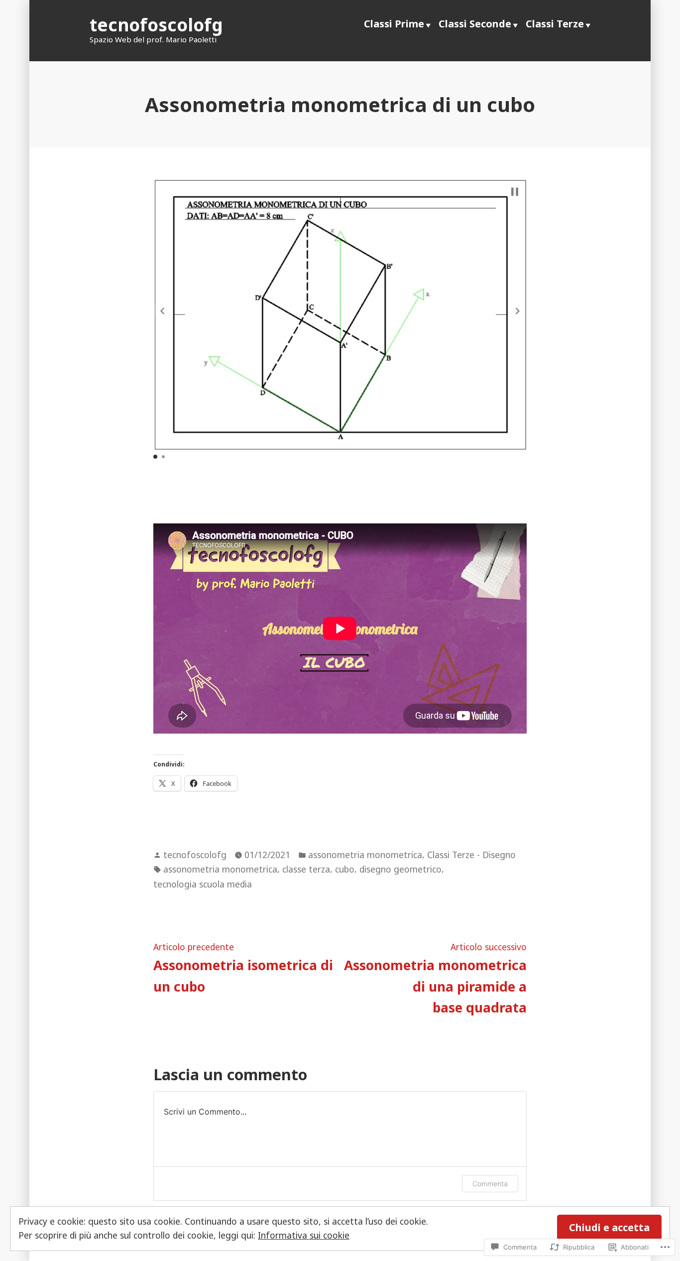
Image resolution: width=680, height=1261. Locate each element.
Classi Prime (394, 23)
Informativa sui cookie (303, 1235)
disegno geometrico (400, 869)
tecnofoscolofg (156, 24)
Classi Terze (555, 23)
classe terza (306, 869)
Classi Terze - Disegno (471, 855)
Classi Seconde (475, 23)
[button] (162, 310)
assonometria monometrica (365, 855)
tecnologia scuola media (202, 884)
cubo (344, 869)
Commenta (490, 1183)
